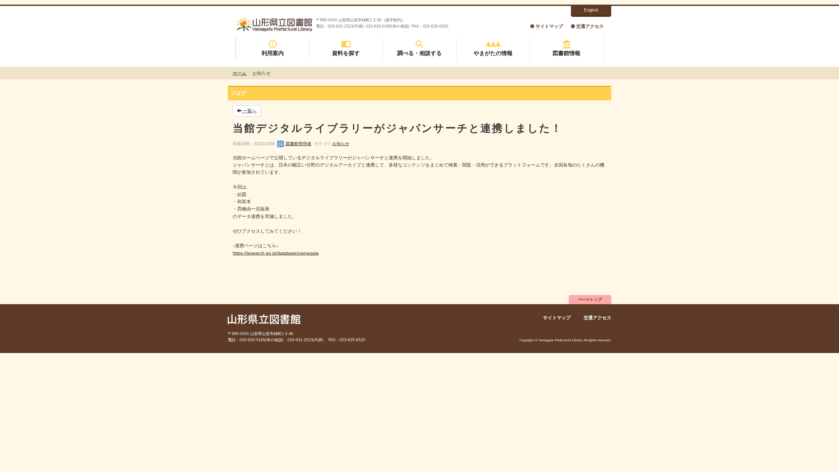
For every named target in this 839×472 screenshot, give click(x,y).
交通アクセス (590, 26)
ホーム (239, 73)
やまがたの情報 (493, 53)
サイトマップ (549, 26)
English (591, 10)
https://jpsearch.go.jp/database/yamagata (276, 253)
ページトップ (590, 299)
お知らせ (340, 143)
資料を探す (346, 53)
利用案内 (273, 53)
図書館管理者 (297, 143)
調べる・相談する (419, 53)
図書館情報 (566, 53)
